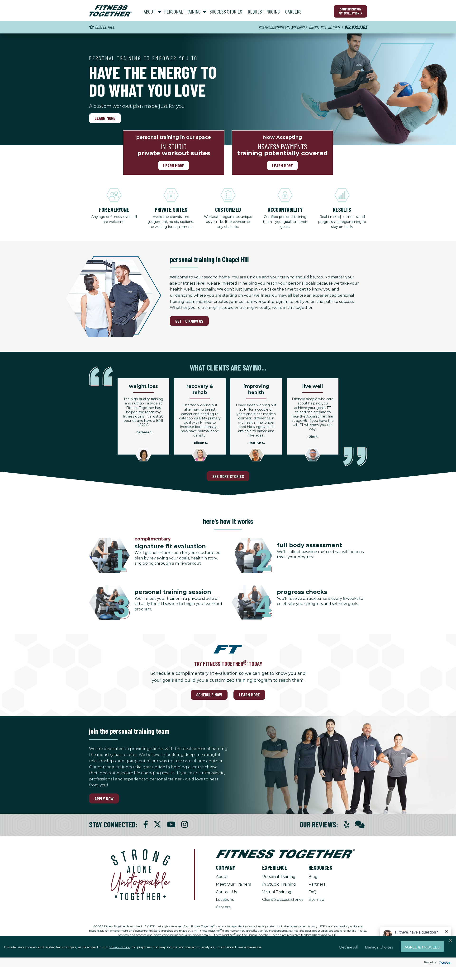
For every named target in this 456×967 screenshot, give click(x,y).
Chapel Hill (104, 27)
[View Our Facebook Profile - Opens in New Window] (145, 824)
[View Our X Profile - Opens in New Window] (157, 824)
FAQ (313, 892)
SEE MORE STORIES (228, 476)
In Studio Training (279, 884)
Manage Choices (379, 946)
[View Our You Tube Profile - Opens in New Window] (171, 824)
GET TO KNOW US (189, 321)
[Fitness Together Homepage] (110, 11)
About (222, 876)
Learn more (173, 165)
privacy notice (119, 946)
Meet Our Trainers (233, 884)
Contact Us (226, 892)
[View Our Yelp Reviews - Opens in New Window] (346, 824)
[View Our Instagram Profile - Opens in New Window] (184, 824)
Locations (225, 899)
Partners (317, 884)
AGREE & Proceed (422, 946)
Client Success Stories (282, 899)
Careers (223, 907)
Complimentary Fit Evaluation (349, 11)
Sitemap (316, 899)
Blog (313, 876)
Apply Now (104, 798)
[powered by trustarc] (444, 962)
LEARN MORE (249, 694)
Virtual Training (276, 892)
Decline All (348, 946)
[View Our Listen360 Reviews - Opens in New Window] (360, 824)
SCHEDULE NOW (209, 694)
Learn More (105, 118)
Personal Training (278, 876)
